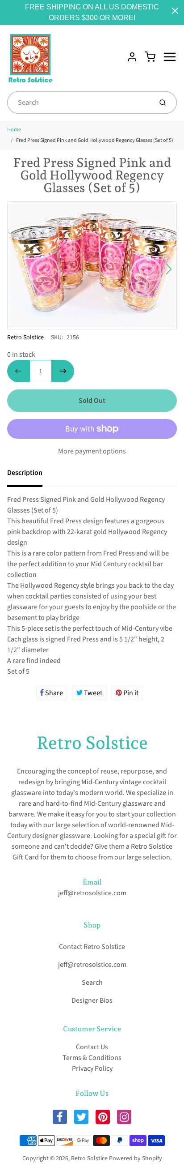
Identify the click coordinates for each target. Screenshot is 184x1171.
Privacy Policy (92, 1068)
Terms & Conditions (92, 1058)
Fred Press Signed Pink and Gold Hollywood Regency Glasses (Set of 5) (94, 140)
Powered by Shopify (135, 1158)
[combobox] (79, 102)
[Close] (175, 11)
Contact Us (92, 1047)
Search (92, 982)
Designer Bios (92, 1000)
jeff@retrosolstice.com (92, 893)
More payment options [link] (92, 451)
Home (14, 129)
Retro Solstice (25, 337)
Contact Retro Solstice (92, 947)
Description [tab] (24, 473)
